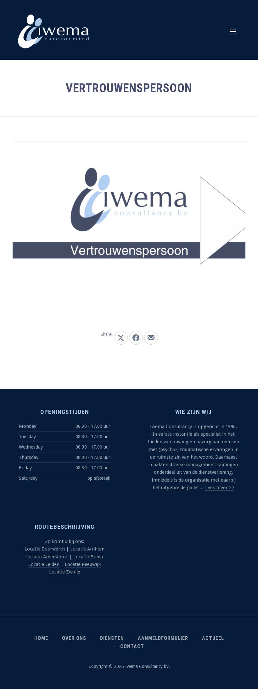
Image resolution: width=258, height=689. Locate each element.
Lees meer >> (219, 487)
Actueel (213, 638)
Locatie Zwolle (64, 572)
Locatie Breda (88, 557)
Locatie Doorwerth (45, 549)
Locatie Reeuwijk (83, 564)
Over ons (74, 638)
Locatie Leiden (43, 564)
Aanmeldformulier (163, 638)
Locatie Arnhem (87, 549)
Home (41, 638)
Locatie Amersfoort (47, 557)
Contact (132, 646)
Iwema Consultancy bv (147, 666)
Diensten (112, 638)
